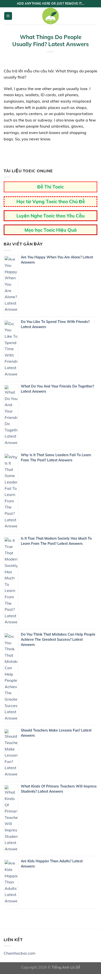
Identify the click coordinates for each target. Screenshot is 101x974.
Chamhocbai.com (19, 953)
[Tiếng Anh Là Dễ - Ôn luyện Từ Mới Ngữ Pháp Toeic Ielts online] (50, 16)
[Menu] (8, 16)
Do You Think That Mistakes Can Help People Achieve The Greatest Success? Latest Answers (58, 639)
